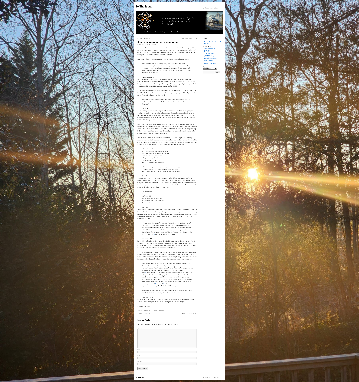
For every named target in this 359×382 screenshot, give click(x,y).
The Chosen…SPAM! (209, 55)
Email (139, 355)
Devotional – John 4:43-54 (210, 63)
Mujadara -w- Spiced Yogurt (189, 38)
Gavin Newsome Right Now (210, 58)
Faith (144, 32)
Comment (140, 328)
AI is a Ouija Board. (208, 60)
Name (139, 349)
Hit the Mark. (207, 50)
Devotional (150, 32)
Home (139, 32)
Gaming (173, 32)
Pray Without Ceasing (209, 51)
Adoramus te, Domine (209, 53)
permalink (162, 310)
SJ (155, 44)
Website (139, 361)
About (178, 32)
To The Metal (144, 6)
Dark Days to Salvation (209, 57)
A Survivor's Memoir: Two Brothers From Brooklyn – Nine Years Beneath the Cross (212, 41)
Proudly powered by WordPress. (212, 377)
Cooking (162, 32)
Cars (168, 32)
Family (156, 32)
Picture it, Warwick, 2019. (144, 38)
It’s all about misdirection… (210, 62)
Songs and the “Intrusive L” (210, 48)
